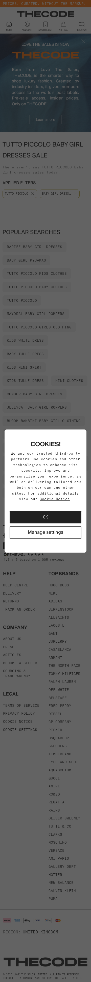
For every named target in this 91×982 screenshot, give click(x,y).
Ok (45, 517)
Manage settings (45, 532)
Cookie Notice (55, 499)
